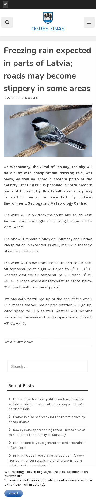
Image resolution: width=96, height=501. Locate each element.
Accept (13, 493)
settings (39, 484)
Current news (25, 342)
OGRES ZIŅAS (48, 29)
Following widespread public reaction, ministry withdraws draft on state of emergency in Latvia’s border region (46, 404)
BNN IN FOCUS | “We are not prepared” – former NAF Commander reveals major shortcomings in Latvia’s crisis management (46, 460)
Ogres (33, 98)
